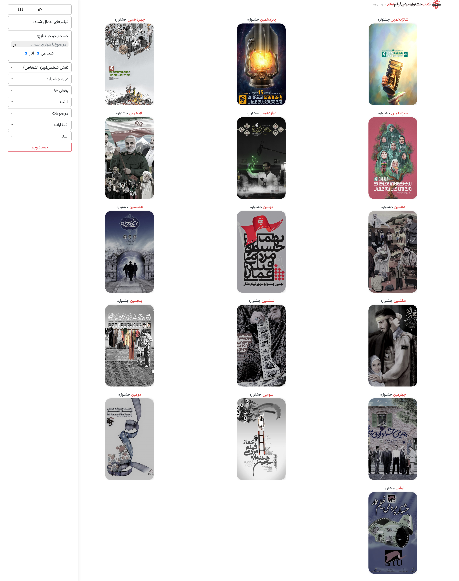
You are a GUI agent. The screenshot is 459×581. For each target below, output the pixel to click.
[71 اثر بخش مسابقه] (129, 438)
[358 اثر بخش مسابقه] (392, 251)
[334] (392, 63)
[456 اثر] (129, 251)
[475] (261, 63)
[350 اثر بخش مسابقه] (261, 157)
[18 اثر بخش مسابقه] (392, 532)
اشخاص (48, 53)
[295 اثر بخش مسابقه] (129, 63)
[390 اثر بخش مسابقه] (129, 157)
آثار (31, 53)
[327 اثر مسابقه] (129, 344)
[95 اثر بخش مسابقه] (261, 438)
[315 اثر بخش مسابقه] (261, 344)
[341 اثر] (261, 251)
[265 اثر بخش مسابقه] (392, 157)
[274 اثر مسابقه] (392, 438)
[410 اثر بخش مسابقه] (392, 344)
